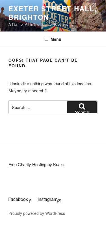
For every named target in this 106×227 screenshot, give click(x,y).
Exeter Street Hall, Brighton (52, 13)
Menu (56, 39)
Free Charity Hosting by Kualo (36, 164)
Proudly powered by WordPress (36, 213)
